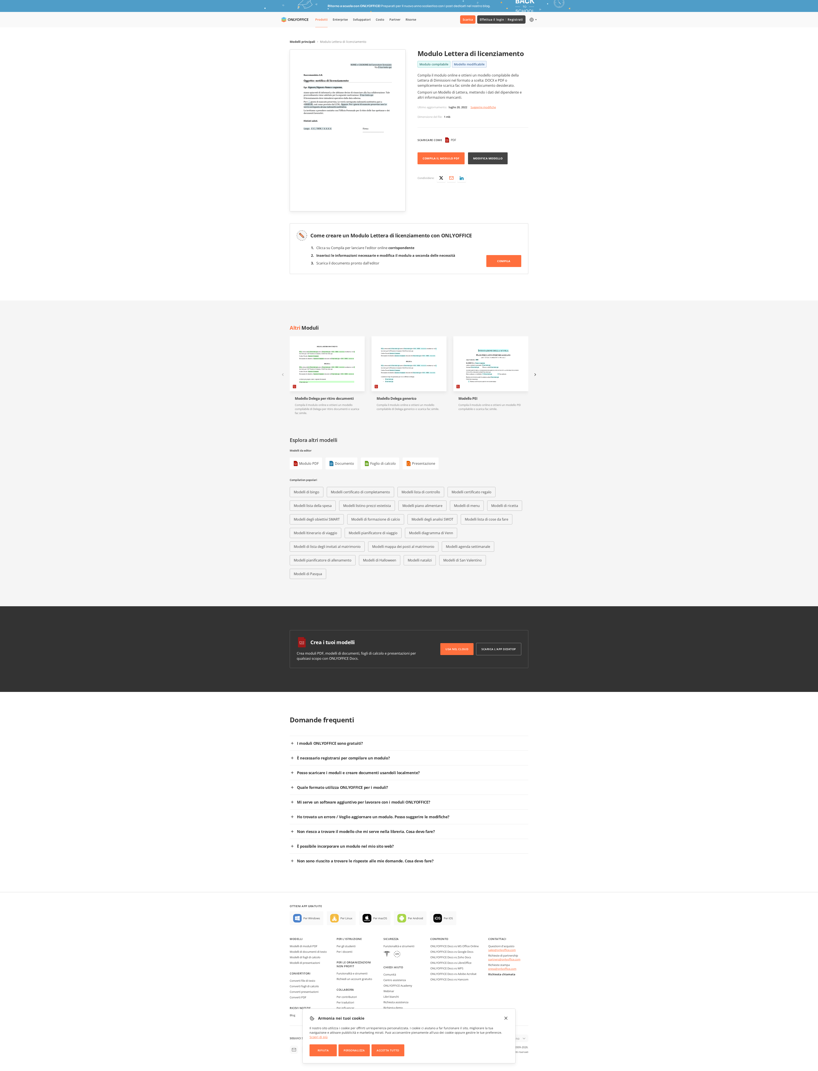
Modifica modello (488, 158)
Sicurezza (391, 939)
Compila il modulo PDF (441, 158)
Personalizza (354, 1050)
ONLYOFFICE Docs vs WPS (446, 968)
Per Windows (311, 918)
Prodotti (321, 19)
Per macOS (380, 918)
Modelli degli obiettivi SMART (317, 519)
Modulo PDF (309, 463)
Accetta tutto (388, 1050)
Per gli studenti (346, 946)
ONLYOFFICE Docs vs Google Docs (451, 952)
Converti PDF (298, 997)
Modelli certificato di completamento (360, 492)
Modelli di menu (467, 505)
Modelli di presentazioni (305, 963)
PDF (453, 140)
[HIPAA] (386, 954)
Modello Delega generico (396, 398)
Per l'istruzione (349, 939)
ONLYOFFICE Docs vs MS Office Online (454, 946)
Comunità (389, 974)
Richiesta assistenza (395, 1002)
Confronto (439, 939)
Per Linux (346, 918)
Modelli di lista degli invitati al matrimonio (327, 546)
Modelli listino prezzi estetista (367, 505)
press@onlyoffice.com (502, 969)
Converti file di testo (302, 981)
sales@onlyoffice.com (502, 950)
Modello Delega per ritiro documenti (324, 398)
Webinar (388, 991)
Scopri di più (319, 1037)
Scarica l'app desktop (498, 649)
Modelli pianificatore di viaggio (373, 533)
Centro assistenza (394, 980)
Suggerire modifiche (483, 107)
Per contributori (347, 997)
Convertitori (300, 973)
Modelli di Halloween (379, 560)
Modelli (296, 939)
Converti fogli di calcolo (304, 986)
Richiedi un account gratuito (354, 979)
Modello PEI (467, 398)
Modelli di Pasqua (308, 574)
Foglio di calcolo (383, 463)
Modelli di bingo (306, 492)
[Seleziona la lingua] (533, 19)
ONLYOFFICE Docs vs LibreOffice (450, 963)
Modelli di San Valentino (462, 560)
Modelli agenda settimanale (468, 546)
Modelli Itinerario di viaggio (315, 533)
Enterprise (340, 19)
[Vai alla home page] (294, 19)
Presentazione (423, 463)
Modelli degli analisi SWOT (432, 519)
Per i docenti (344, 952)
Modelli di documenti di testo (308, 952)
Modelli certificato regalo (471, 492)
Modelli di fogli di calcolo (305, 957)
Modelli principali (302, 42)
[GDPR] (397, 954)
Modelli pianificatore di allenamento (322, 560)
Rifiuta (323, 1050)
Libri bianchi (391, 997)
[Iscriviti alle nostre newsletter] (294, 1049)
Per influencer (345, 1008)
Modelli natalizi (420, 560)
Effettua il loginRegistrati (501, 19)
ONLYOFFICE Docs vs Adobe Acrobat (453, 974)
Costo (380, 19)
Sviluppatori (362, 19)
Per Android (415, 918)
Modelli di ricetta (504, 505)
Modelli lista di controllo (421, 492)
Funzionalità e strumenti (352, 973)
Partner (394, 19)
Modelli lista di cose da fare (486, 519)
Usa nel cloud (456, 649)
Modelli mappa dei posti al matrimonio (403, 546)
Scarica (468, 19)
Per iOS (448, 918)
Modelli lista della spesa (313, 505)
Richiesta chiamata (501, 974)
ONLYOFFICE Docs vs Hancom (449, 979)
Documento (344, 463)
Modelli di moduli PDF (303, 946)
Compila (503, 261)
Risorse (411, 19)
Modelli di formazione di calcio (375, 519)
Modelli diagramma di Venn (431, 533)
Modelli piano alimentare (422, 505)
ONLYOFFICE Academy (397, 985)
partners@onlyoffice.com (504, 959)
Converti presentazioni (304, 992)
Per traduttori (345, 1002)
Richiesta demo (393, 1008)
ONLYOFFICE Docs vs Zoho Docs (450, 957)
